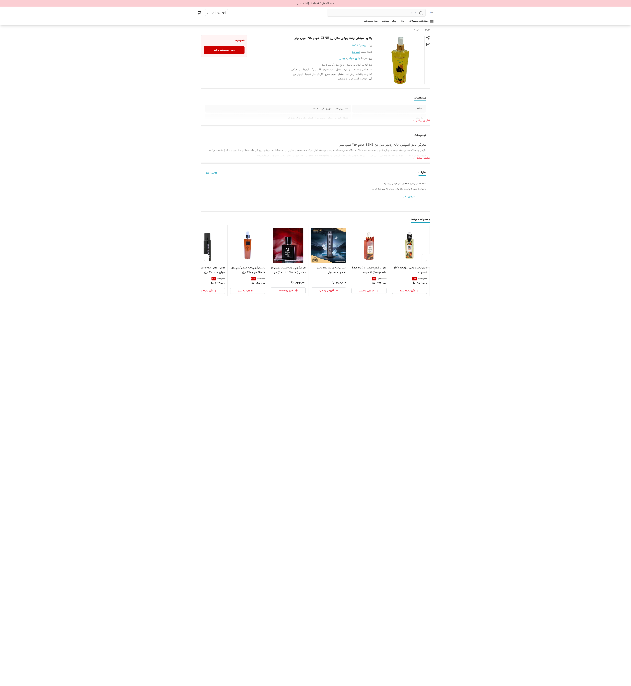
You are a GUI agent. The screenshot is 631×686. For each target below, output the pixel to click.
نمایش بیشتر (423, 120)
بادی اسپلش (353, 58)
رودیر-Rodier (358, 45)
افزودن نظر (211, 173)
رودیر (342, 58)
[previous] (426, 260)
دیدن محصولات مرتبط (224, 50)
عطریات (417, 29)
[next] (205, 260)
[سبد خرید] (199, 13)
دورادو (427, 29)
